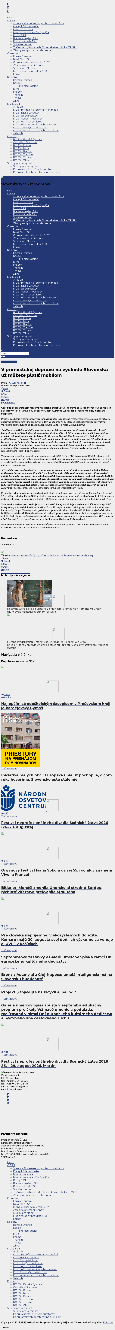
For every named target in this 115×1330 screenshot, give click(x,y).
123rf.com (108, 1322)
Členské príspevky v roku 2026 (31, 62)
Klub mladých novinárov (28, 118)
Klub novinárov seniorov (27, 121)
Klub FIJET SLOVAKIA (26, 112)
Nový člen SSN (22, 59)
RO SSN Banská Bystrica (27, 139)
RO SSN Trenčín (23, 154)
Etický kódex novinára (26, 26)
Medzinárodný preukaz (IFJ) (30, 71)
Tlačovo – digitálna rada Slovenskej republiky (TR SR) (45, 47)
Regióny (12, 77)
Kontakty (12, 136)
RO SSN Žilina (21, 160)
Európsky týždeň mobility (42, 555)
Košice (17, 83)
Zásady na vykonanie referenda (32, 50)
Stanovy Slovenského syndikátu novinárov (38, 23)
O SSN (11, 20)
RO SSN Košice (22, 145)
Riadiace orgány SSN (25, 38)
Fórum (17, 74)
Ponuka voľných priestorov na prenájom (37, 172)
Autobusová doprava (17, 555)
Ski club (18, 133)
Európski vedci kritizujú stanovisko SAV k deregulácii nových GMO (46, 642)
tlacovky (88, 555)
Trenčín (18, 94)
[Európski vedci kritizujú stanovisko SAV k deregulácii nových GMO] (36, 639)
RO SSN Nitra (21, 148)
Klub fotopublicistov (25, 115)
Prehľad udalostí (29, 86)
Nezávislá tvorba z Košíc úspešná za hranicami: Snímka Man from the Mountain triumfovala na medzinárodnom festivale (54, 610)
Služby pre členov (24, 68)
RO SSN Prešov (22, 151)
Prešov (17, 92)
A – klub (18, 106)
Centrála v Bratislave (25, 142)
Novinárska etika (23, 29)
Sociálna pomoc (22, 44)
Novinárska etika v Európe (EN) (31, 32)
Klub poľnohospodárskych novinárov (35, 124)
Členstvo (12, 53)
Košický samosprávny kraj (69, 555)
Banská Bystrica (22, 80)
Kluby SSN (19, 35)
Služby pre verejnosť (19, 163)
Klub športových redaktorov (30, 127)
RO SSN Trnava (22, 157)
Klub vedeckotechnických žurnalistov (36, 130)
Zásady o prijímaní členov (28, 65)
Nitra (16, 89)
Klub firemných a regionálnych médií (35, 109)
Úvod (10, 17)
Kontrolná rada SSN (25, 41)
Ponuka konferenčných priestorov (34, 169)
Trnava (17, 97)
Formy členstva (22, 56)
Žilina (16, 100)
